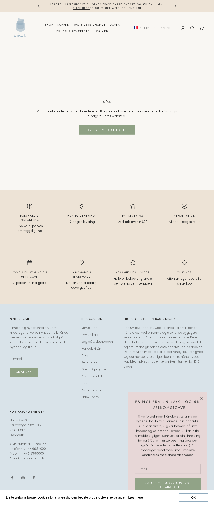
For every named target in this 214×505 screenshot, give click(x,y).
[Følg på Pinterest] (34, 478)
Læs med (101, 31)
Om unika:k (89, 335)
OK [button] (193, 497)
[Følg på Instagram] (23, 478)
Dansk (165, 28)
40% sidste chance (89, 25)
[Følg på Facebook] (12, 478)
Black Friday (90, 397)
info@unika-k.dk (32, 458)
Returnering (89, 362)
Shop (49, 25)
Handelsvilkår (91, 348)
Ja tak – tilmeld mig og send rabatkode (167, 485)
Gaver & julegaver (94, 369)
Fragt (85, 355)
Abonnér (24, 372)
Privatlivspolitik (92, 376)
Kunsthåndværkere (73, 31)
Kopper (63, 25)
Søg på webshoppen (97, 342)
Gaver (115, 25)
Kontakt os (89, 328)
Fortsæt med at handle (107, 130)
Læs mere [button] (151, 497)
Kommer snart (92, 390)
